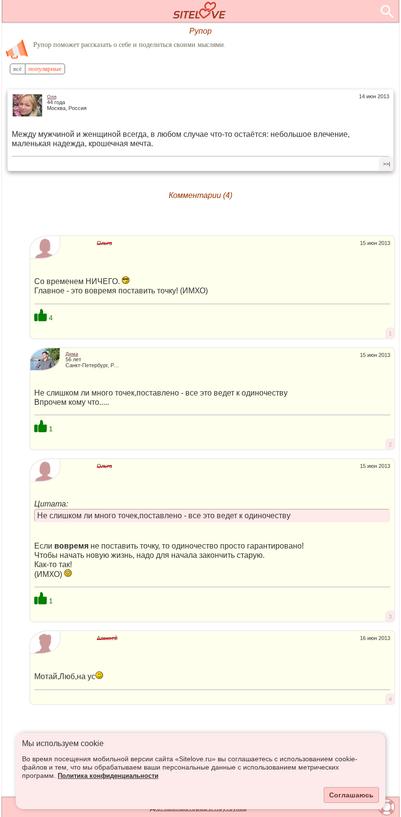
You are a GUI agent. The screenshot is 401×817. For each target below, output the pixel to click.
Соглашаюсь (351, 795)
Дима (72, 353)
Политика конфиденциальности (108, 776)
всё (17, 69)
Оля (51, 96)
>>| (386, 164)
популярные (45, 69)
